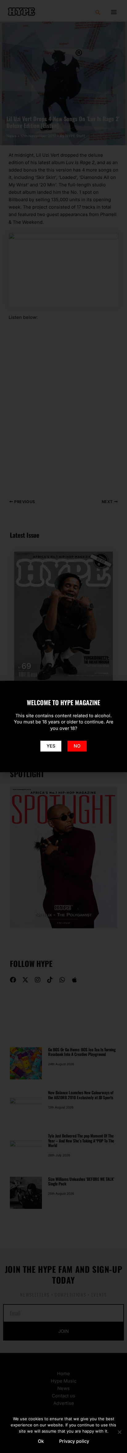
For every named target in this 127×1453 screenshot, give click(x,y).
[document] (63, 726)
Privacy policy (74, 1441)
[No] (119, 1432)
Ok (41, 1441)
